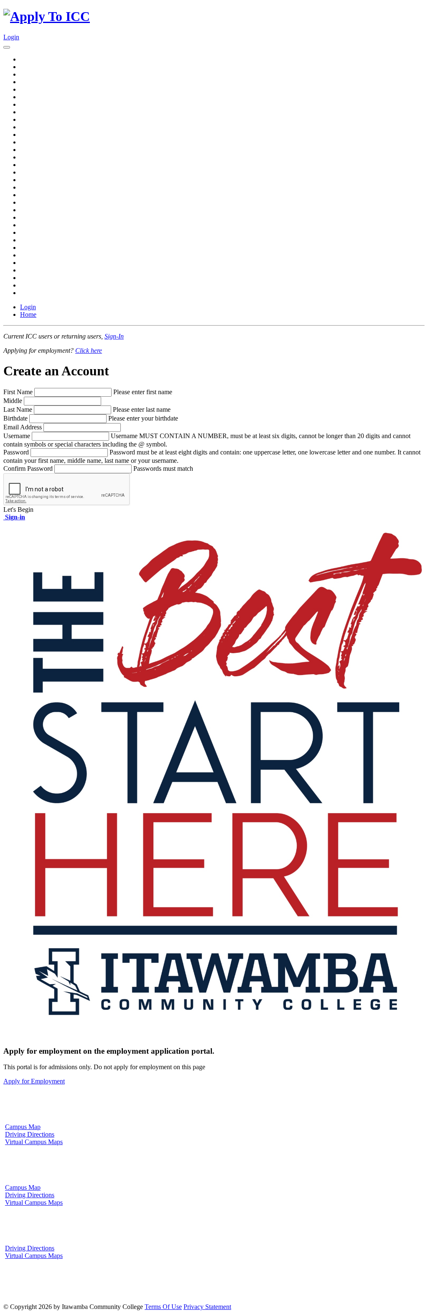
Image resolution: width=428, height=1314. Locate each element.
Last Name (17, 409)
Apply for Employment (34, 1081)
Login (11, 37)
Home (28, 314)
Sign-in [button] (14, 517)
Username (16, 435)
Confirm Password (28, 468)
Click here (88, 350)
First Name (18, 391)
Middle (12, 400)
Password (16, 452)
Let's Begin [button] (18, 509)
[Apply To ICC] (46, 16)
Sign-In (114, 336)
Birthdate (15, 418)
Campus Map (23, 1126)
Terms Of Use (163, 1306)
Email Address (22, 427)
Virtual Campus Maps (34, 1141)
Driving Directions (29, 1134)
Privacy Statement (207, 1306)
